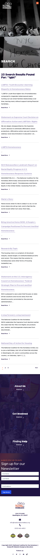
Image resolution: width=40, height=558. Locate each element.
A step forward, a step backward (15, 315)
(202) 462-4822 (20, 528)
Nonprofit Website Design (15, 547)
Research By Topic (9, 248)
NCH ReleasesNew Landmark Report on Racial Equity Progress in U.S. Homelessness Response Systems (19, 169)
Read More (4, 107)
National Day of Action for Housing (16, 343)
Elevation (30, 547)
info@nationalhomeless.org (20, 522)
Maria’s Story (7, 199)
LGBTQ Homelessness (11, 147)
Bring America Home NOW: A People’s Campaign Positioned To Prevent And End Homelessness (19, 226)
